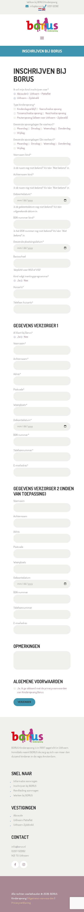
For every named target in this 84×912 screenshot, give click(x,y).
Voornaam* (19, 343)
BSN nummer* (21, 434)
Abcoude (18, 815)
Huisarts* (18, 287)
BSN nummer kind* (23, 217)
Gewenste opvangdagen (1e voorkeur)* (33, 124)
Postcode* (18, 389)
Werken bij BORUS (23, 795)
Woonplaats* (20, 404)
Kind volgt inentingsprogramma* (31, 276)
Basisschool (19, 256)
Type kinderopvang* (24, 104)
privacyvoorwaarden (55, 688)
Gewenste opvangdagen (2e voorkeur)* (34, 139)
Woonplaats (19, 562)
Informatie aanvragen (25, 781)
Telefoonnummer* (23, 450)
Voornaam (19, 500)
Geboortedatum (21, 577)
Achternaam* (20, 358)
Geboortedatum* (22, 194)
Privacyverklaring (21, 902)
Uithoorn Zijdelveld (23, 824)
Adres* (17, 374)
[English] (44, 10)
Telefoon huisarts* (23, 302)
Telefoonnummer (22, 607)
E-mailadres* (20, 465)
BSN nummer (20, 592)
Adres (16, 531)
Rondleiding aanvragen (26, 790)
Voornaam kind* (22, 154)
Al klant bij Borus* (23, 332)
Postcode (18, 546)
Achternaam (20, 516)
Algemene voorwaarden (41, 898)
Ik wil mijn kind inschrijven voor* (31, 89)
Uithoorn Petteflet (22, 820)
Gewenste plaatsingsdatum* (28, 241)
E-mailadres (20, 623)
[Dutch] (40, 10)
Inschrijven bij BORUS (24, 785)
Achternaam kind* (23, 174)
